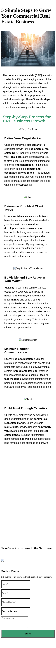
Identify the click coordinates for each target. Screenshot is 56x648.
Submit (28, 634)
